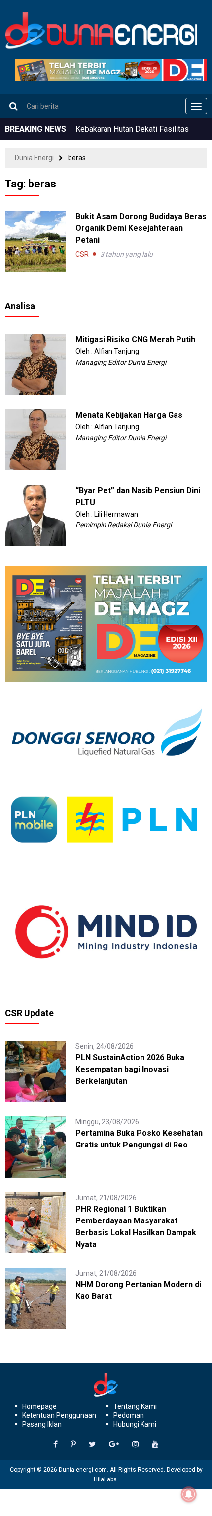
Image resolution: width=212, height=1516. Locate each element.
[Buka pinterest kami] (73, 1444)
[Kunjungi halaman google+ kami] (114, 1444)
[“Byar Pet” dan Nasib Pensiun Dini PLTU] (35, 515)
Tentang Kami (135, 1406)
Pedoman (128, 1415)
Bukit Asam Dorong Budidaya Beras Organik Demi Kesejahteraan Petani (141, 228)
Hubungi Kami (134, 1424)
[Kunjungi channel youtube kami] (155, 1444)
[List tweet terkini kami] (92, 1444)
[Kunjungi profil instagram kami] (135, 1444)
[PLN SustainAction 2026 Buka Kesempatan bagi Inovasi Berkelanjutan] (35, 1070)
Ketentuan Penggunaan (59, 1415)
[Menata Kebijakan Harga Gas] (35, 439)
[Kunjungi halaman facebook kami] (55, 1444)
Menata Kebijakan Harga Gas (128, 415)
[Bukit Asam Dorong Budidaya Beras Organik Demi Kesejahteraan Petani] (35, 241)
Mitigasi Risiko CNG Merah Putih (135, 339)
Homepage (39, 1406)
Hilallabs (105, 1479)
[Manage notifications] (189, 1494)
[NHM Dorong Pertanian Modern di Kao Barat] (35, 1297)
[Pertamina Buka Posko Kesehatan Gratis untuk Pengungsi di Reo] (35, 1146)
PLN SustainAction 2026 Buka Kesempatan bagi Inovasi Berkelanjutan (129, 1069)
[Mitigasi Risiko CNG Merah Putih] (35, 364)
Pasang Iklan (42, 1424)
